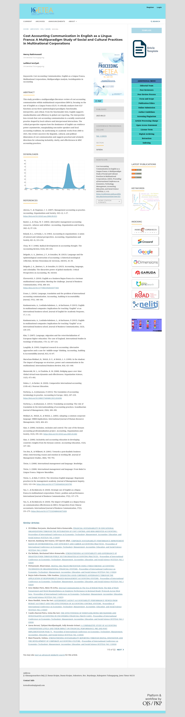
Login (159, 7)
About (72, 21)
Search (156, 21)
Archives (40, 21)
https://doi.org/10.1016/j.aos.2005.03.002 (60, 434)
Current (27, 21)
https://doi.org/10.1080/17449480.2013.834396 (42, 398)
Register (150, 7)
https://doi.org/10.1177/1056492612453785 (54, 484)
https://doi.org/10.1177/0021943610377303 (41, 288)
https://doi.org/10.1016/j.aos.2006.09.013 (40, 216)
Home (26, 29)
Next (119, 650)
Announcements (56, 21)
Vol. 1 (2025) (45, 29)
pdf (99, 101)
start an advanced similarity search (50, 655)
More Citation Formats (104, 201)
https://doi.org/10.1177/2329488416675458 (49, 511)
